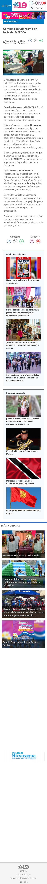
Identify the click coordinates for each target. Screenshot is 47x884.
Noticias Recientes (15, 254)
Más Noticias (10, 525)
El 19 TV (23, 871)
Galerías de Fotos (23, 874)
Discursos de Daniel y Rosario (23, 878)
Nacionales (11, 21)
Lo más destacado (15, 393)
